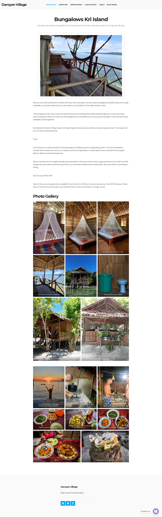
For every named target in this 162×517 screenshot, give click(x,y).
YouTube (73, 503)
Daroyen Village (14, 5)
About (102, 5)
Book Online (112, 5)
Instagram (68, 503)
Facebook (63, 503)
